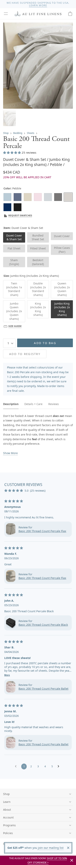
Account (8, 817)
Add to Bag (45, 343)
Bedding (17, 133)
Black (17, 207)
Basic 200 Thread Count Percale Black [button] (43, 625)
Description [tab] (11, 404)
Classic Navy (7, 207)
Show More (10, 453)
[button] (6, 13)
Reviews (53, 404)
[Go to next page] (59, 766)
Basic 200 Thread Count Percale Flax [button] (42, 531)
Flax (27, 197)
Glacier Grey (48, 197)
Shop (6, 133)
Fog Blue (17, 197)
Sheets (30, 133)
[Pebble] (68, 197)
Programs (9, 825)
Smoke (58, 197)
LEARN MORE (38, 5)
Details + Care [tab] (33, 404)
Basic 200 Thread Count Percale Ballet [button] (43, 688)
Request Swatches (20, 215)
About (7, 809)
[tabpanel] (38, 434)
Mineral (7, 197)
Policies (8, 833)
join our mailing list (50, 848)
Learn (7, 802)
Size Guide (15, 326)
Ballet (38, 197)
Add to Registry (24, 354)
